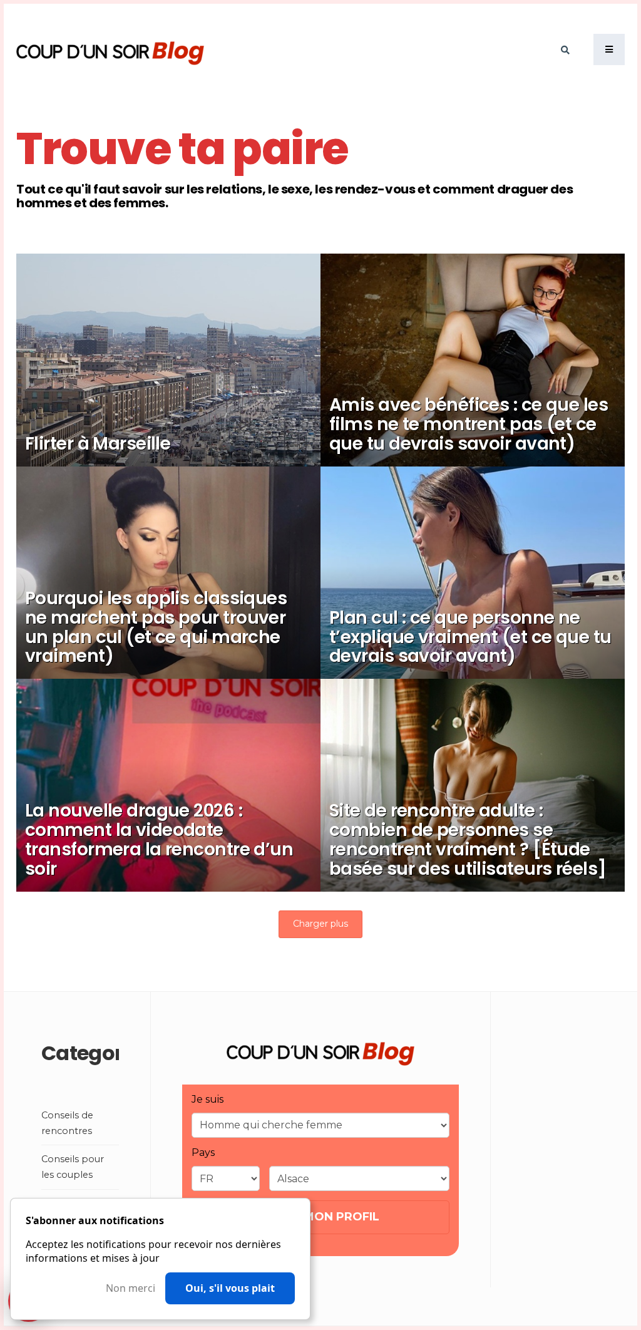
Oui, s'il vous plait (230, 1288)
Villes (112, 410)
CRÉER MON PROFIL (320, 1217)
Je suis (207, 1099)
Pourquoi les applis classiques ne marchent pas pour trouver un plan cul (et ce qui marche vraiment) (156, 627)
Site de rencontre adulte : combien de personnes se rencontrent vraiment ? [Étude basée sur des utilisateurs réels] (468, 839)
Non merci (130, 1288)
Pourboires (436, 584)
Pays (203, 1152)
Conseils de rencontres (460, 371)
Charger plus (320, 923)
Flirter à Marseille (97, 443)
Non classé (124, 565)
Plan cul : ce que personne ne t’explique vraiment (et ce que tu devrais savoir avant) (470, 637)
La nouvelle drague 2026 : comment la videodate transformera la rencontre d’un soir (159, 839)
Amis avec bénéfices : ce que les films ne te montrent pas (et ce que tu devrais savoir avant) (468, 424)
